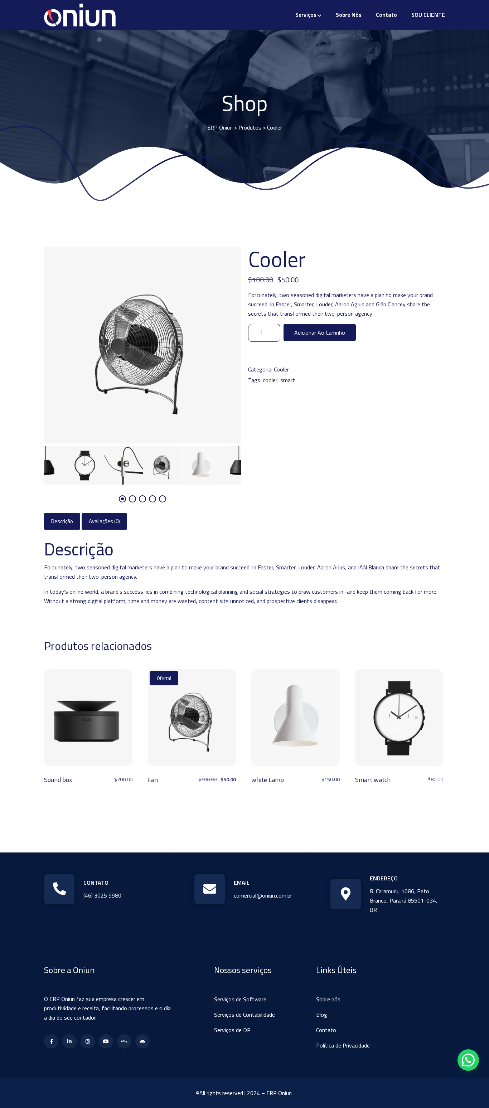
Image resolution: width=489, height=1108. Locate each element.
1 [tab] (122, 498)
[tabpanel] (162, 465)
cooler (270, 380)
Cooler (281, 369)
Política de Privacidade (343, 1045)
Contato (386, 14)
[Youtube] (106, 1041)
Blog (321, 1014)
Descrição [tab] (62, 521)
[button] (468, 1060)
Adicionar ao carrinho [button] (88, 720)
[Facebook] (51, 1041)
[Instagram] (88, 1041)
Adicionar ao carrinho (319, 332)
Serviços (305, 14)
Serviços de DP (232, 1030)
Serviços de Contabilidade (244, 1014)
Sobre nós (349, 14)
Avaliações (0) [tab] (104, 521)
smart (287, 380)
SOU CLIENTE (428, 14)
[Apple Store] (124, 1041)
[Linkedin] (69, 1041)
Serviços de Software (240, 999)
